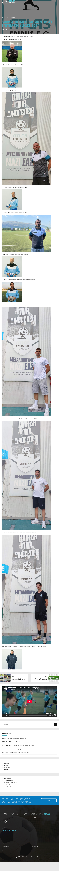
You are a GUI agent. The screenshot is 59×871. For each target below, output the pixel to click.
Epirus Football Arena (9, 780)
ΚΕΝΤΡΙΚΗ (13, 18)
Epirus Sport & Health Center (10, 782)
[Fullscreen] (55, 715)
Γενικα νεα (6, 762)
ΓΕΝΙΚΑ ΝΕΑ (5, 18)
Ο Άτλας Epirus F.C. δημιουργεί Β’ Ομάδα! (11, 741)
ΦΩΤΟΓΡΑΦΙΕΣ (7, 767)
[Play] (4, 715)
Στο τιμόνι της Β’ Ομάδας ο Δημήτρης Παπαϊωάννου (14, 738)
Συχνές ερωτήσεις (8, 778)
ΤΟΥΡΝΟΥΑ (6, 763)
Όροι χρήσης (7, 784)
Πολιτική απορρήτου (8, 786)
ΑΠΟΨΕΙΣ (6, 765)
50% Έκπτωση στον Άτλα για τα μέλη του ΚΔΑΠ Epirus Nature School (18, 745)
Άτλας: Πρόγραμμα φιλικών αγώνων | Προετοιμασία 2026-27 (16, 752)
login (5, 787)
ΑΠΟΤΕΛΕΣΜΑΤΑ (7, 769)
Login (3, 850)
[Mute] (52, 715)
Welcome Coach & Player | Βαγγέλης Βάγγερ (12, 749)
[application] (29, 701)
